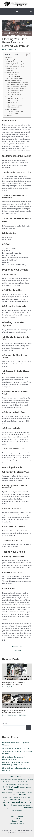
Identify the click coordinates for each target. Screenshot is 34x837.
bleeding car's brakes (17, 779)
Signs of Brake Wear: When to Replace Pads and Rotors (13, 711)
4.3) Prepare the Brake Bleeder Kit (17, 86)
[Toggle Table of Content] (27, 54)
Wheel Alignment (26, 805)
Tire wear (15, 805)
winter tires (28, 808)
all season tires (14, 777)
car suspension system (19, 789)
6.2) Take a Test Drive (14, 113)
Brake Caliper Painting (27, 779)
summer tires (16, 800)
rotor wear (21, 797)
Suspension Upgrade (27, 800)
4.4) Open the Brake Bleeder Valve (17, 88)
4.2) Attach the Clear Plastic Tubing (18, 84)
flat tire (17, 792)
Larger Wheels (29, 792)
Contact (17, 819)
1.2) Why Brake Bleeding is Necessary (18, 64)
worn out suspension (17, 810)
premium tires (25, 794)
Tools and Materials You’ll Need (14, 66)
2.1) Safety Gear (12, 68)
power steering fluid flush (12, 794)
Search (4, 723)
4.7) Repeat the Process (14, 94)
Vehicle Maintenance (12, 715)
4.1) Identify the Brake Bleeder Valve (18, 82)
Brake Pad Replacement (10, 784)
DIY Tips (13, 792)
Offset (4, 794)
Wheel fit (11, 808)
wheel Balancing (4, 808)
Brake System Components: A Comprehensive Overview (13, 683)
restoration (15, 797)
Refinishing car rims (7, 797)
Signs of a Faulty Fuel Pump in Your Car (15, 748)
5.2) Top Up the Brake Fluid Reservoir (18, 101)
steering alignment (5, 800)
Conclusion (8, 115)
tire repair (8, 805)
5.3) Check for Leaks (14, 103)
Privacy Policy (17, 821)
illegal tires (22, 792)
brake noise (27, 781)
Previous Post (17, 647)
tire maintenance (21, 802)
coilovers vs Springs (6, 792)
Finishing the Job (10, 97)
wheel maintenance (18, 808)
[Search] (28, 727)
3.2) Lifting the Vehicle (14, 76)
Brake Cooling (6, 781)
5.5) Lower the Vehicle (14, 107)
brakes (26, 784)
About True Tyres (17, 816)
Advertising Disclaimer (17, 823)
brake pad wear (20, 784)
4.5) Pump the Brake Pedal (15, 90)
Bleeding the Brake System (13, 80)
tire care (6, 803)
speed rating (27, 797)
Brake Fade (13, 781)
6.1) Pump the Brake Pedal (15, 111)
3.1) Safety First (12, 74)
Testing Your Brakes (11, 109)
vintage (20, 805)
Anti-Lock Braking (25, 777)
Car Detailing (8, 789)
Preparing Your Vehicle (12, 72)
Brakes (5, 49)
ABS (5, 777)
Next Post (17, 651)
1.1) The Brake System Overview (17, 62)
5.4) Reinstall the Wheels (15, 105)
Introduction (8, 57)
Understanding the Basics (12, 60)
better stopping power (6, 779)
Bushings (28, 787)
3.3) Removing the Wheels (15, 78)
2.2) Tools (11, 70)
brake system (11, 786)
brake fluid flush (20, 781)
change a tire (29, 789)
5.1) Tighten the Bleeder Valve (16, 99)
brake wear (23, 787)
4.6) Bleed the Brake (13, 92)
